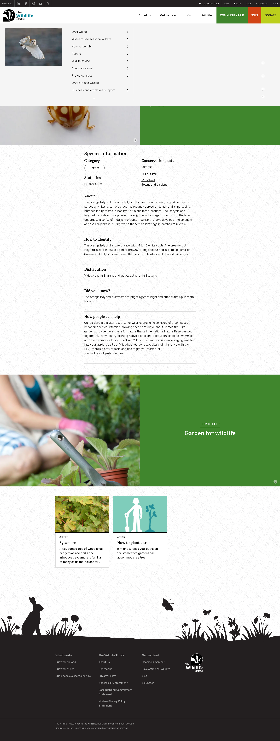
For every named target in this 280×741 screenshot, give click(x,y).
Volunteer (148, 682)
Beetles (94, 168)
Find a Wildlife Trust (209, 3)
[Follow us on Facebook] (25, 3)
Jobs (248, 3)
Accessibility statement (113, 682)
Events (237, 3)
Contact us (262, 3)
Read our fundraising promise (113, 728)
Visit (144, 676)
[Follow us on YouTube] (40, 3)
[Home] (18, 15)
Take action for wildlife (156, 669)
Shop (275, 3)
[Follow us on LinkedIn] (18, 3)
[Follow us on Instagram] (33, 3)
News (226, 3)
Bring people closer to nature (73, 676)
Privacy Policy (107, 676)
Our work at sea (64, 669)
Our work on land (65, 662)
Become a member (153, 662)
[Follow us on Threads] (48, 3)
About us (104, 662)
